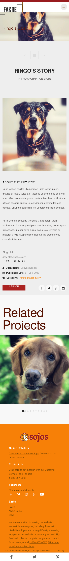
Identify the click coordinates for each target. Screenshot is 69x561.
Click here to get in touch (22, 469)
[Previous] (25, 55)
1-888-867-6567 (17, 477)
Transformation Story (29, 277)
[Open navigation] (64, 7)
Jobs (11, 515)
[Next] (44, 55)
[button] (34, 557)
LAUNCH (14, 286)
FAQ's (12, 507)
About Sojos (15, 511)
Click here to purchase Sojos (24, 453)
